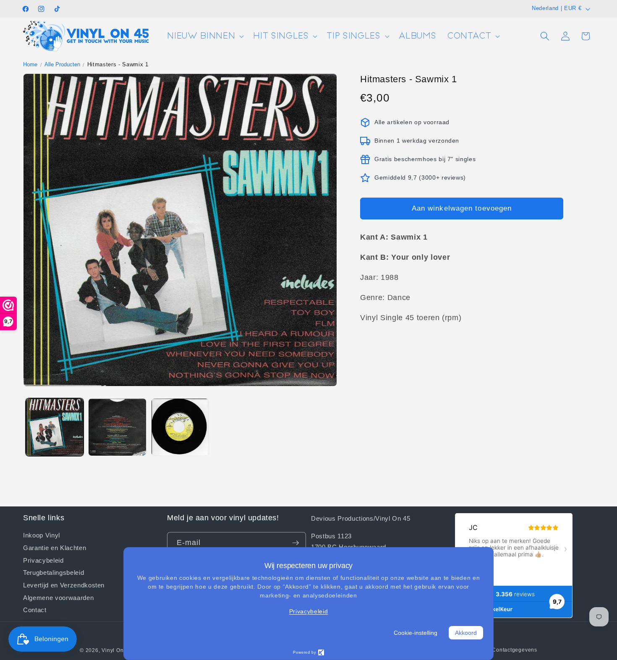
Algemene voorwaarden (58, 597)
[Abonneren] (295, 543)
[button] (205, 36)
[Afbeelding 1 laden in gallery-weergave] (55, 427)
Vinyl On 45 (116, 650)
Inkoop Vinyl (41, 535)
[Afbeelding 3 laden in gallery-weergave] (180, 427)
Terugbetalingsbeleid (53, 572)
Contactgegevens (514, 650)
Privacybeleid (43, 559)
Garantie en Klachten (54, 547)
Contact (35, 609)
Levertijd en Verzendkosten (64, 585)
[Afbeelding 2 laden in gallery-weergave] (117, 427)
